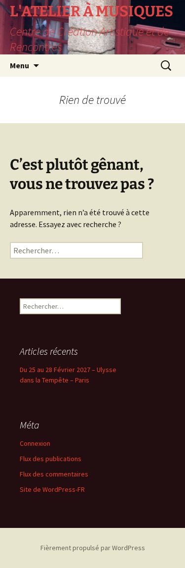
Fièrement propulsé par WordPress (92, 547)
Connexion (35, 443)
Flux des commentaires (54, 474)
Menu (19, 65)
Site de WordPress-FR (52, 489)
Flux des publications (50, 458)
